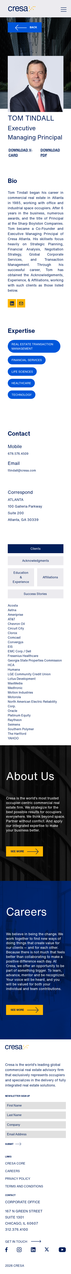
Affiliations (50, 577)
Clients (35, 548)
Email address (9, 1132)
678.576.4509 (18, 453)
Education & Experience (21, 577)
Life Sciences (22, 371)
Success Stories (36, 594)
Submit (9, 1144)
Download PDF (50, 152)
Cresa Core (15, 1163)
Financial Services (27, 360)
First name (7, 1103)
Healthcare (21, 383)
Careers (12, 1171)
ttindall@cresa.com (22, 470)
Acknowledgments (35, 560)
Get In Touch (16, 1241)
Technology (22, 395)
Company (7, 1122)
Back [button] (33, 27)
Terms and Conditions (24, 1186)
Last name (7, 1113)
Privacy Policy (17, 1178)
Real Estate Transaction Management (32, 346)
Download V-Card (20, 152)
